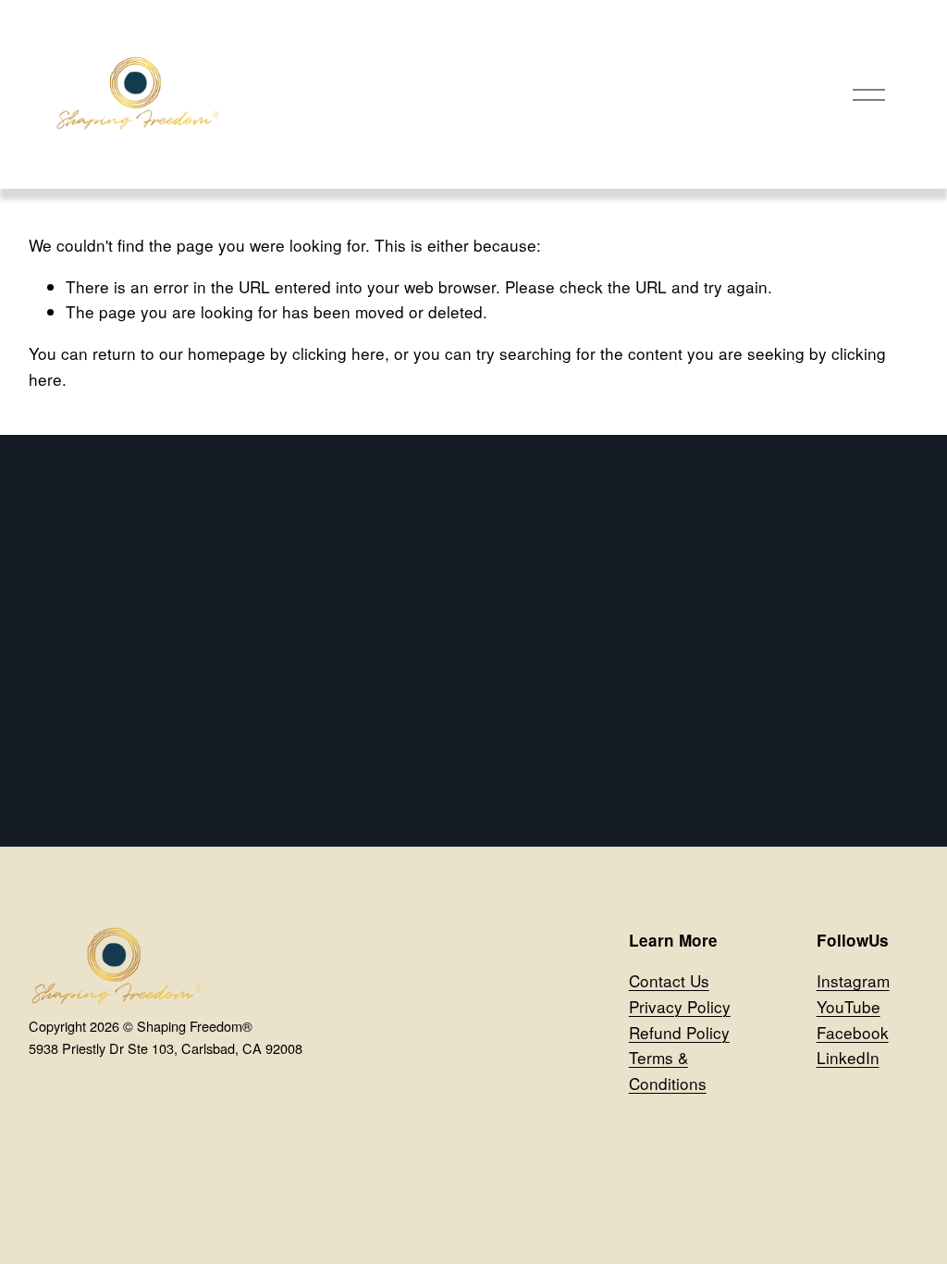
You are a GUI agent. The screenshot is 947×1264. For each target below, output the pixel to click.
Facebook (853, 1032)
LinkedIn (848, 1057)
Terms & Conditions (668, 1070)
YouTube (848, 1006)
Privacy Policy (680, 1006)
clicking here (338, 353)
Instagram (853, 980)
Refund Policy (679, 1032)
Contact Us (669, 980)
